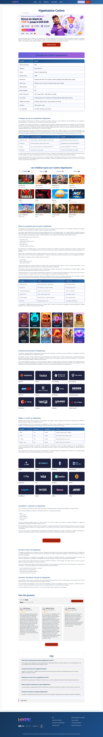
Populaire (25, 171)
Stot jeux (76, 171)
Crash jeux (58, 171)
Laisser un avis (77, 601)
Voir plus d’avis (51, 644)
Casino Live (42, 171)
